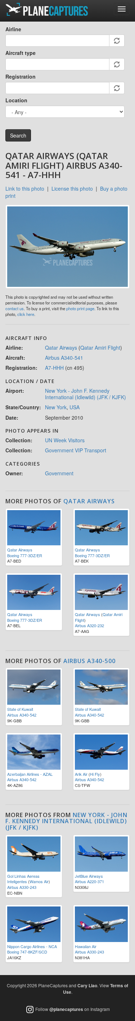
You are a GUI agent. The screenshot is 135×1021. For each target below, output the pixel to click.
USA (74, 407)
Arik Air (81, 774)
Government (59, 473)
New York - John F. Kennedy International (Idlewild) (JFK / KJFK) (85, 394)
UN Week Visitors (65, 440)
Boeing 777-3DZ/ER (24, 555)
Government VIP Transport (75, 450)
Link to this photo (24, 188)
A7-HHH (54, 367)
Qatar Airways (61, 347)
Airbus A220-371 (89, 881)
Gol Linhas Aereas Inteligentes (23, 879)
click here (25, 314)
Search (18, 135)
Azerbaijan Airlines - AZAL (30, 774)
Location (16, 100)
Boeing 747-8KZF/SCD (27, 952)
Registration (20, 76)
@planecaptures (66, 1009)
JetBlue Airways (89, 876)
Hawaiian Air (85, 946)
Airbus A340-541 (64, 357)
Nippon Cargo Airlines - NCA (32, 946)
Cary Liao (87, 985)
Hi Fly (95, 774)
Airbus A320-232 (89, 625)
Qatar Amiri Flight (100, 347)
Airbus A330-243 (21, 887)
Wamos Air (39, 881)
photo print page (80, 308)
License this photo (72, 188)
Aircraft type (20, 52)
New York (56, 407)
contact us (14, 308)
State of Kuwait (20, 709)
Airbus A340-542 (21, 715)
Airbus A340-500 (89, 661)
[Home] (47, 9)
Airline (13, 29)
